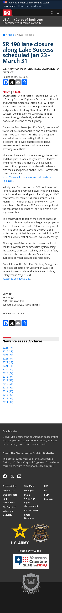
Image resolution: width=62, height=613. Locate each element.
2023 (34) (8, 358)
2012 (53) (8, 398)
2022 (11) (8, 362)
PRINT (6, 92)
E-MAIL (17, 92)
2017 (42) (8, 380)
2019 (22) (8, 373)
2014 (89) (8, 391)
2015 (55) (8, 387)
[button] (31, 6)
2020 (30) (8, 369)
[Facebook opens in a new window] (5, 476)
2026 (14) (8, 347)
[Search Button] (51, 13)
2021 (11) (8, 365)
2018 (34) (8, 376)
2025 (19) (8, 351)
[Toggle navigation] (56, 13)
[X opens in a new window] (12, 476)
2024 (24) (8, 355)
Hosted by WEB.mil (29, 550)
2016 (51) (8, 384)
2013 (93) (8, 394)
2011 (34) (8, 402)
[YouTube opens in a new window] (19, 476)
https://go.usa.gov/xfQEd (16, 278)
